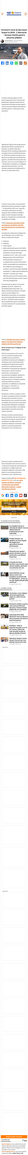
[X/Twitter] (16, 495)
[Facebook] (2, 63)
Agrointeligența (6, 1144)
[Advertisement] (14, 6)
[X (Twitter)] (11, 63)
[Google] (2, 495)
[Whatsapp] (16, 63)
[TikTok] (25, 495)
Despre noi (6, 1140)
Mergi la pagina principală (14, 1137)
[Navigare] (2, 14)
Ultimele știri (6, 588)
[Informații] (25, 14)
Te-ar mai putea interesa (10, 521)
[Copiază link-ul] (25, 63)
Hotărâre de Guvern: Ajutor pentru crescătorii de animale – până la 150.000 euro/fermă (13, 342)
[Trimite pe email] (20, 63)
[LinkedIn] (7, 63)
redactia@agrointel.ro (9, 1151)
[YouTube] (20, 495)
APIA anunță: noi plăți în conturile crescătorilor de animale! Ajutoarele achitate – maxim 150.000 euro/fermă (12, 484)
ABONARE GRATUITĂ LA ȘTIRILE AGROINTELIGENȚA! (14, 503)
